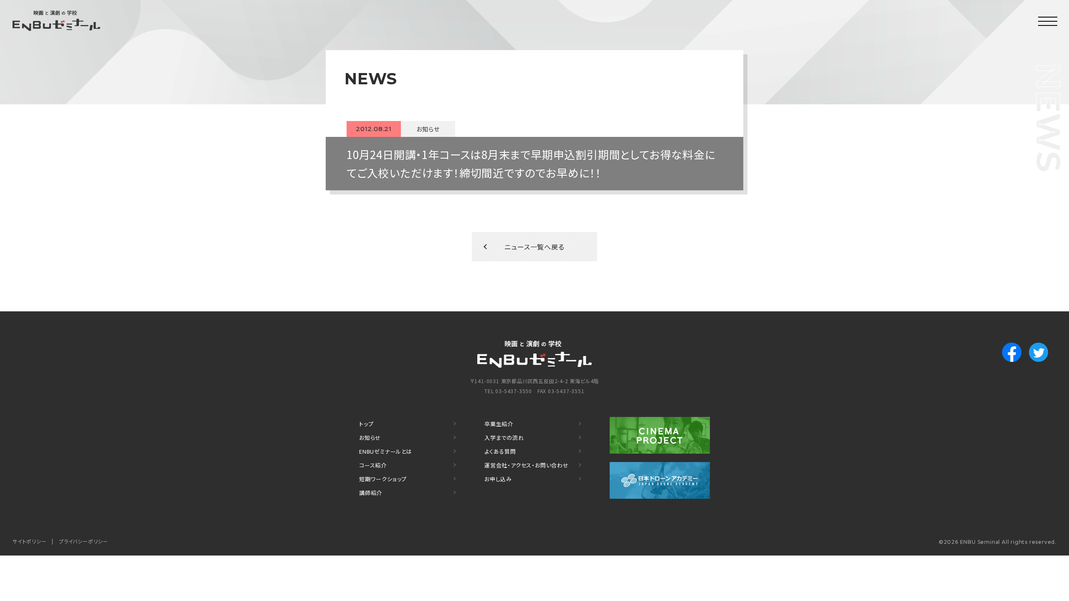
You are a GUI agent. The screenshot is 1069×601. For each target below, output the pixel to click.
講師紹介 (370, 493)
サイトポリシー (30, 541)
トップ (366, 424)
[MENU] (1048, 21)
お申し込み (498, 479)
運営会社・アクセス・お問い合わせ (526, 465)
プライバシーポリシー (83, 541)
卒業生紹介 (498, 424)
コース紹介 (373, 465)
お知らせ (370, 438)
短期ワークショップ (383, 479)
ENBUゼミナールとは (385, 451)
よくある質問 (500, 451)
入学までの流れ (504, 438)
